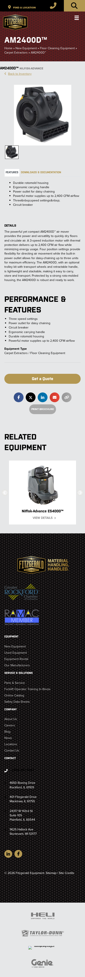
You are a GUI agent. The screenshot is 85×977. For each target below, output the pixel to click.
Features (12, 172)
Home (8, 48)
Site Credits (66, 873)
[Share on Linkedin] (43, 397)
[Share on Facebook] (19, 397)
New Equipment (26, 48)
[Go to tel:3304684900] (42, 771)
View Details (43, 518)
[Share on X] (31, 397)
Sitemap (51, 873)
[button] (42, 379)
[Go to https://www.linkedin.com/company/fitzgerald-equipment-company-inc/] (8, 854)
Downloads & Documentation (41, 172)
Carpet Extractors (16, 52)
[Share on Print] (66, 397)
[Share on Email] (55, 397)
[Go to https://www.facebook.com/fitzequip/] (18, 854)
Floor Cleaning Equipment (57, 48)
